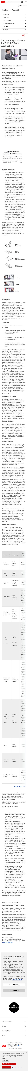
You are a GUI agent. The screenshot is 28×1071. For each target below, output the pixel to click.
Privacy (12, 1042)
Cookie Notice (5, 1060)
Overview (6, 14)
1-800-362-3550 (17, 979)
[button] (17, 1067)
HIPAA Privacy (18, 1042)
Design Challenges (9, 23)
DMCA (9, 1044)
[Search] (22, 2)
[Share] (23, 35)
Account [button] (22, 5)
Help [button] (3, 1035)
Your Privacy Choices (12, 1045)
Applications (7, 20)
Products (6, 17)
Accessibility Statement (17, 1044)
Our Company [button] (7, 1021)
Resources (6, 26)
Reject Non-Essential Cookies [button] (9, 1063)
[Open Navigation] (26, 2)
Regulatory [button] (6, 1031)
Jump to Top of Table (20, 786)
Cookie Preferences (12, 1046)
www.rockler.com (7, 942)
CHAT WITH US (14, 990)
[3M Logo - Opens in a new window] (3, 2)
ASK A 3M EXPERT (14, 984)
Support (5, 30)
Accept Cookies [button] (6, 1067)
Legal (9, 1042)
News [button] (4, 1026)
